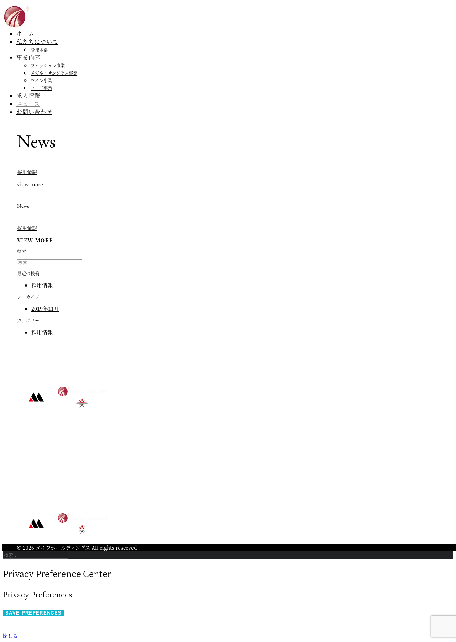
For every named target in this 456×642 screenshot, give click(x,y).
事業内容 (28, 57)
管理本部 (39, 50)
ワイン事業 (41, 80)
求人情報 (28, 95)
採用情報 (27, 171)
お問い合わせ (34, 112)
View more (35, 240)
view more (30, 184)
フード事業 (41, 88)
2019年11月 (45, 308)
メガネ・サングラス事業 (54, 73)
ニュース (28, 103)
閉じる (10, 635)
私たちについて (37, 41)
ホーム (25, 33)
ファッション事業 (48, 65)
